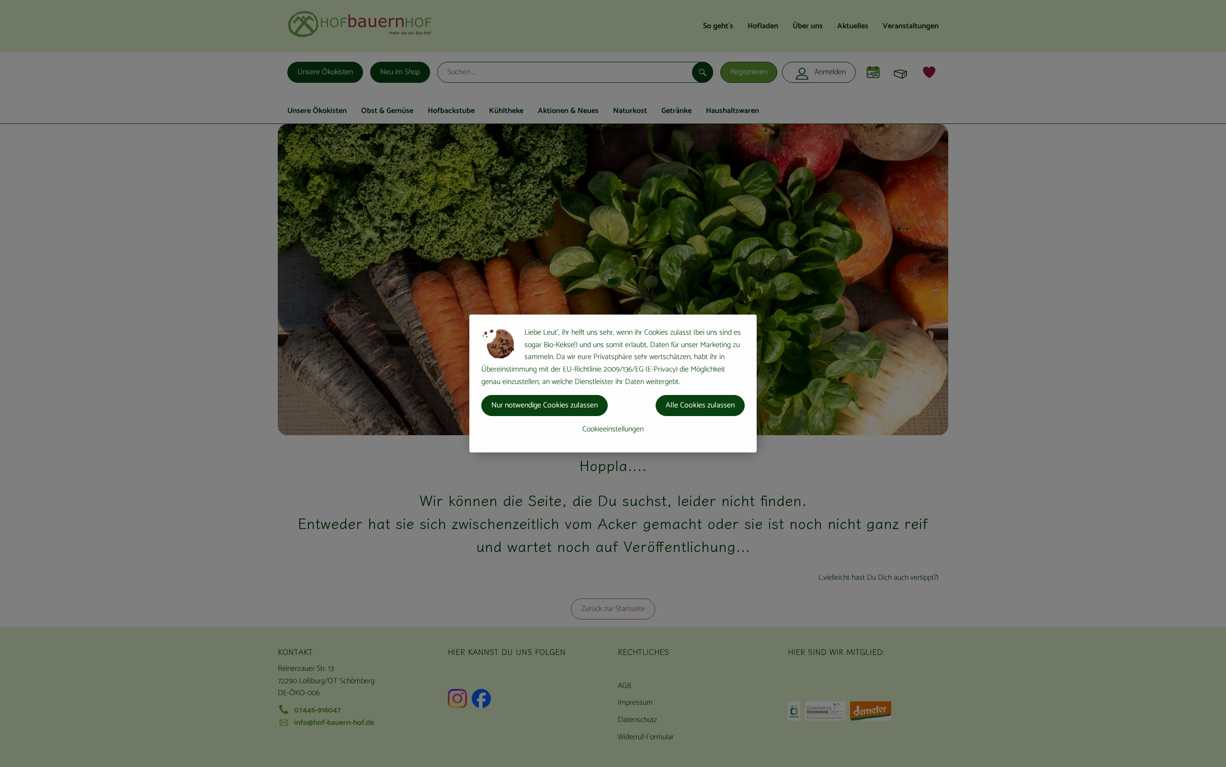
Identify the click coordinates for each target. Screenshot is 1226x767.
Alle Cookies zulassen (700, 405)
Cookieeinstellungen (613, 429)
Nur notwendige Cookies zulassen (544, 405)
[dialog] (613, 383)
